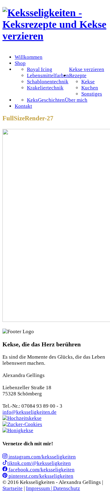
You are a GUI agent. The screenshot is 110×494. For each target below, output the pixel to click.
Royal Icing (39, 69)
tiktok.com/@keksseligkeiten (39, 463)
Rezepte (77, 75)
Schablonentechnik (47, 82)
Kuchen (89, 88)
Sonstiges (91, 94)
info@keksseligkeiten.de (29, 412)
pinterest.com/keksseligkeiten (40, 476)
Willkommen (28, 57)
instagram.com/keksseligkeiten (41, 457)
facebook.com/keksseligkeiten (41, 470)
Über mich (76, 100)
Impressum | (39, 488)
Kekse (88, 82)
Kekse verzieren (86, 69)
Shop (20, 63)
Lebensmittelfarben (48, 75)
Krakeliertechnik (45, 88)
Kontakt (23, 106)
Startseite (12, 488)
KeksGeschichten (46, 100)
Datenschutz (66, 488)
